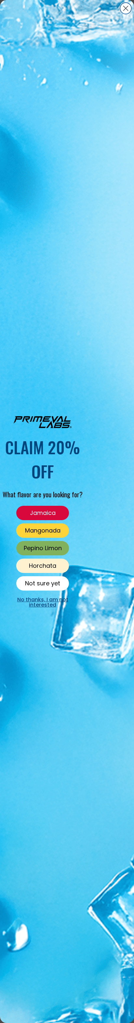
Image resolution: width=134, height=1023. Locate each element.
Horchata (42, 566)
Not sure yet (42, 583)
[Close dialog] (125, 8)
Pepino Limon (43, 548)
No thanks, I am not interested (42, 602)
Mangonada (42, 530)
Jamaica (43, 513)
